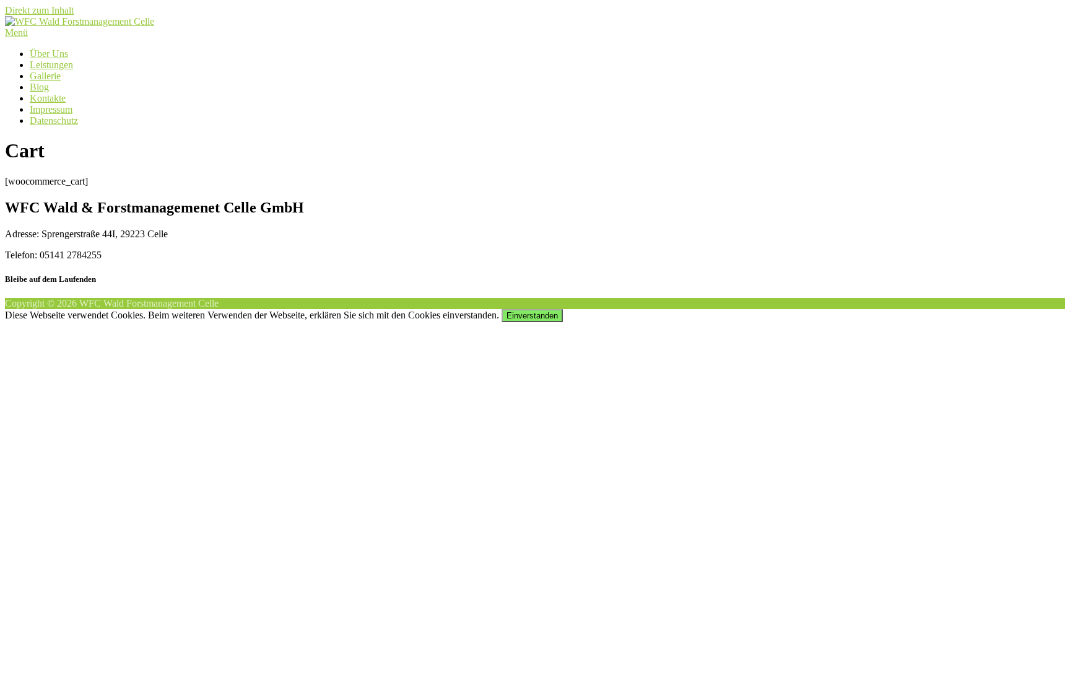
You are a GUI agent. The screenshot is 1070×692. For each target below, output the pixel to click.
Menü (16, 32)
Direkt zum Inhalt (39, 10)
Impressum (51, 109)
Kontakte (48, 98)
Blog (39, 87)
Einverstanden (532, 315)
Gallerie (45, 76)
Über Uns (49, 53)
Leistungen (51, 64)
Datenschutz (54, 120)
